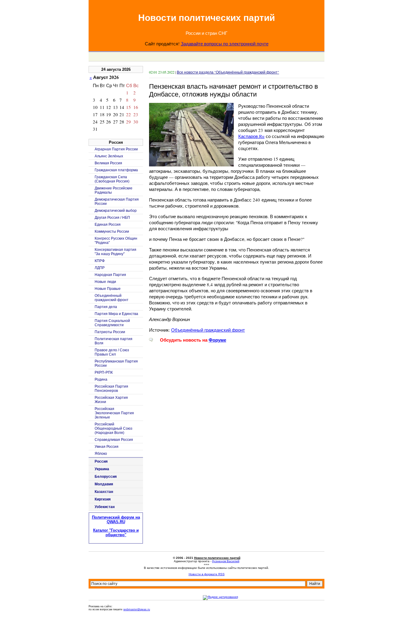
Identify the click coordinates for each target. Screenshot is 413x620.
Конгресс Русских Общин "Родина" (116, 240)
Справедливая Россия (114, 440)
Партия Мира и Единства (116, 314)
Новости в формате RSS (207, 574)
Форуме (217, 340)
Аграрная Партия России (116, 149)
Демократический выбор (116, 210)
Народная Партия (110, 275)
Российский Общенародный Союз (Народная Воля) (113, 428)
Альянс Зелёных (109, 156)
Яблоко (101, 453)
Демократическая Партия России (117, 201)
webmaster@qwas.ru (136, 609)
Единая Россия (108, 224)
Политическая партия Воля (113, 341)
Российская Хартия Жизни (111, 399)
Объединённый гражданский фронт (208, 330)
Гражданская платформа (116, 170)
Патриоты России (110, 332)
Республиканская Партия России (116, 363)
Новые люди (105, 282)
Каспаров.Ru (251, 136)
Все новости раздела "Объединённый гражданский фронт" (228, 72)
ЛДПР (100, 268)
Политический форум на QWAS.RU (116, 519)
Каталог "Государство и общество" (116, 532)
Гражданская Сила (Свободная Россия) (112, 179)
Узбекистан (105, 507)
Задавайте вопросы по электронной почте (224, 44)
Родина (101, 379)
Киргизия (103, 499)
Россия (101, 461)
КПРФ (100, 261)
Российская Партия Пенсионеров (111, 388)
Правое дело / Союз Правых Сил (112, 352)
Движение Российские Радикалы (113, 190)
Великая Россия (108, 163)
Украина (102, 469)
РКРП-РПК (104, 372)
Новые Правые (108, 289)
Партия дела (106, 307)
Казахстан (104, 492)
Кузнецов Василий (225, 561)
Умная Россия (107, 446)
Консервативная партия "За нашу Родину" (115, 252)
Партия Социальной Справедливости (112, 323)
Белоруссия (106, 476)
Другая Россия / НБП (112, 217)
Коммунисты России (112, 231)
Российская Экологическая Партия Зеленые (114, 413)
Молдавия (104, 484)
